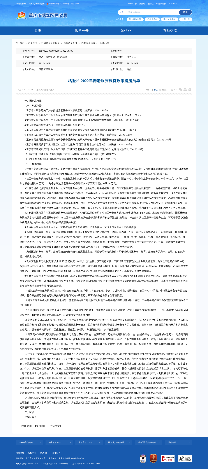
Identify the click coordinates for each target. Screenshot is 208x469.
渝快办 (126, 31)
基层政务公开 (70, 43)
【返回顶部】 (41, 426)
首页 (38, 31)
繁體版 (151, 3)
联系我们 (44, 453)
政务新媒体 (161, 3)
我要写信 (56, 453)
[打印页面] (185, 89)
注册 (135, 3)
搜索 (185, 12)
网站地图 (20, 453)
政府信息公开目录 (50, 43)
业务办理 (104, 43)
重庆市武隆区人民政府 (59, 3)
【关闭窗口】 (26, 426)
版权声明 (32, 453)
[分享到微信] (180, 89)
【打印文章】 (55, 426)
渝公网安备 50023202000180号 (86, 463)
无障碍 (142, 3)
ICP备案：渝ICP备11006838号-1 (55, 463)
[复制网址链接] (190, 89)
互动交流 (170, 31)
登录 (130, 3)
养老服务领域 (88, 43)
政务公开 (82, 31)
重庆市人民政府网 (36, 3)
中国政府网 (21, 3)
